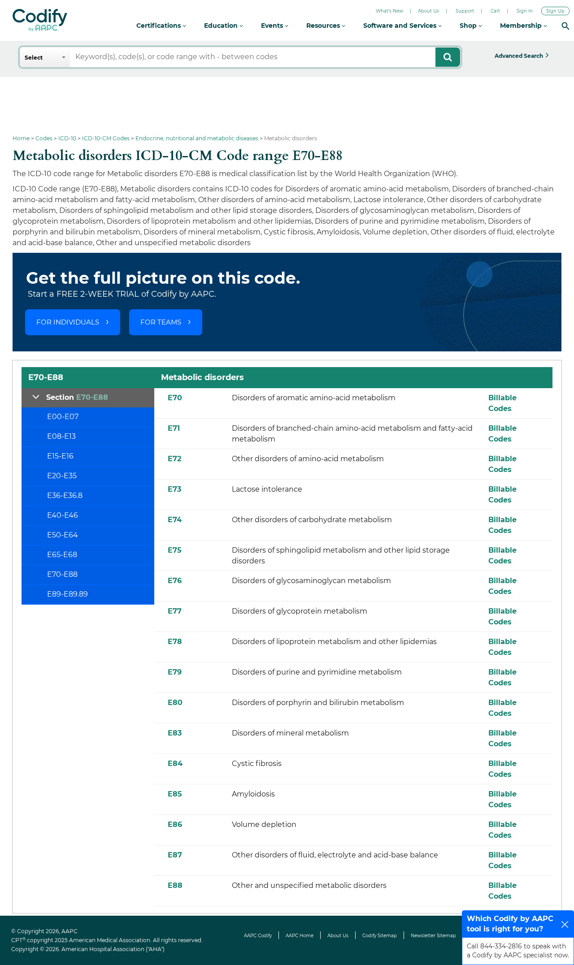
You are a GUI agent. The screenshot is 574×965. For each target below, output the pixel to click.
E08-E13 (61, 436)
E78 (175, 641)
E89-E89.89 (67, 594)
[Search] (565, 26)
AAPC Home (299, 936)
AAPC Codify (258, 936)
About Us (428, 11)
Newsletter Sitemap (433, 936)
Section (77, 397)
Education (221, 26)
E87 (175, 855)
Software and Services (400, 26)
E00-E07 (62, 416)
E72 (174, 458)
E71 (174, 428)
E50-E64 (62, 535)
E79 (175, 672)
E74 (175, 519)
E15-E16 (60, 456)
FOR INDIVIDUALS (67, 322)
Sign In (525, 11)
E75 (175, 550)
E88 (175, 885)
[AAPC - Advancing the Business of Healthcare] (40, 20)
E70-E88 (62, 574)
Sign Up (555, 11)
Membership (522, 26)
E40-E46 (62, 515)
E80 (175, 702)
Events (273, 26)
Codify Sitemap (379, 936)
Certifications (159, 26)
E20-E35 (62, 476)
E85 (175, 794)
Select (34, 57)
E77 (175, 611)
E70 (175, 398)
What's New (389, 11)
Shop (469, 26)
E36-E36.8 (65, 495)
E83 (175, 733)
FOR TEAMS (160, 322)
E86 (175, 824)
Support (465, 11)
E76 (175, 580)
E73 (174, 489)
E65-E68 (62, 554)
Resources (324, 26)
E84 (175, 763)
